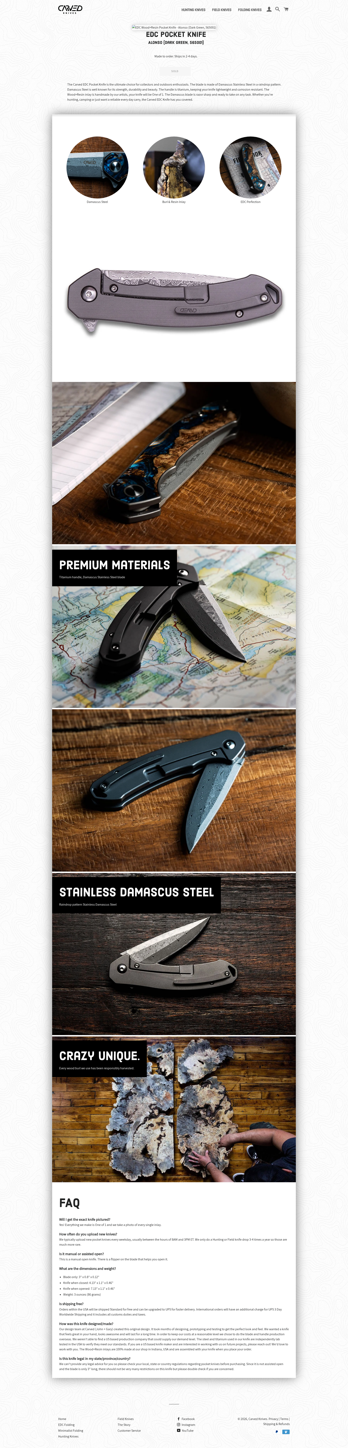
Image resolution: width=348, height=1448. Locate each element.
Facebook (188, 1419)
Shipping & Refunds (276, 1424)
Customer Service (129, 1430)
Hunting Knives (193, 10)
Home (62, 1419)
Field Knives (221, 10)
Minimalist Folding (70, 1430)
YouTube (187, 1430)
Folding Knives (250, 10)
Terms (284, 1419)
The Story (124, 1425)
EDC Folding (66, 1425)
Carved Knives (258, 1419)
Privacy (273, 1419)
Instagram (188, 1425)
